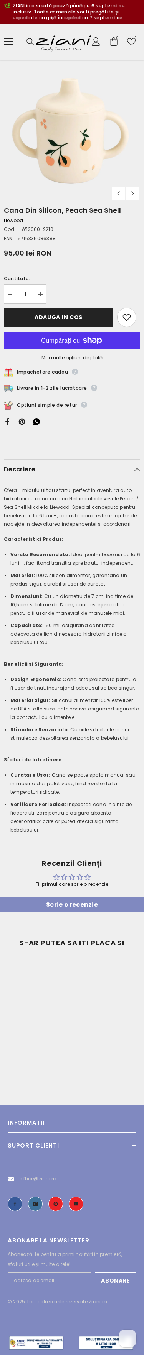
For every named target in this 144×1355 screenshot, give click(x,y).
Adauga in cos (59, 317)
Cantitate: (17, 278)
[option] (72, 132)
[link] (37, 1064)
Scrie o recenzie (72, 904)
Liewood (13, 220)
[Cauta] (30, 41)
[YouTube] (76, 1204)
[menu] (8, 41)
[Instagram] (35, 1204)
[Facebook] (7, 421)
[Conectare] (96, 41)
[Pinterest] (21, 421)
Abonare (115, 1280)
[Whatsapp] (36, 421)
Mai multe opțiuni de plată (72, 357)
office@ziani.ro (38, 1178)
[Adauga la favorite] (126, 317)
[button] (118, 193)
